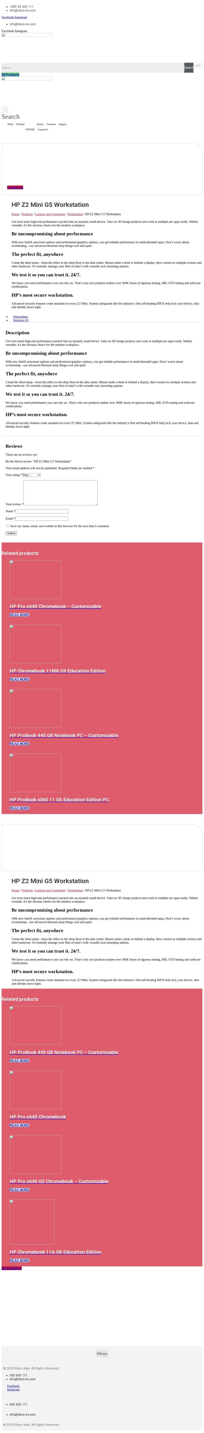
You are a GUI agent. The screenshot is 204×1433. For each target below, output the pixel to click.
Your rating (14, 475)
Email (10, 518)
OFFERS (30, 129)
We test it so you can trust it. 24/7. (46, 274)
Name (11, 511)
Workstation (75, 214)
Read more (19, 615)
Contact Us (43, 129)
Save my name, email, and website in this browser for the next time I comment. (59, 526)
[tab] (106, 317)
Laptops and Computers (50, 214)
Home (10, 124)
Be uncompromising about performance (52, 233)
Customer (51, 124)
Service (40, 124)
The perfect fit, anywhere (37, 254)
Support (62, 124)
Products (20, 124)
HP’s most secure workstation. (43, 295)
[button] (10, 74)
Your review (15, 504)
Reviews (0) (21, 320)
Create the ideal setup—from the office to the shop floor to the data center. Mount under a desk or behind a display (83, 262)
